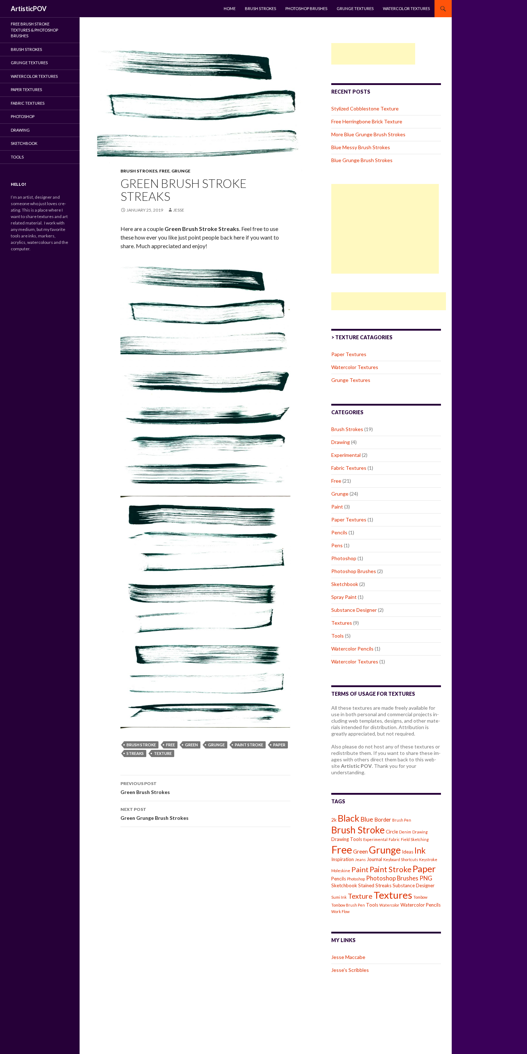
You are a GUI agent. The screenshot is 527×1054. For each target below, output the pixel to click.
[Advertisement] (373, 54)
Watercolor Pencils (352, 649)
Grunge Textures (355, 8)
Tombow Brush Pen (348, 905)
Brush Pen (401, 820)
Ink (420, 850)
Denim (405, 832)
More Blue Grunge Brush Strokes (368, 134)
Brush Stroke (141, 744)
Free (164, 171)
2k (334, 820)
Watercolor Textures (406, 8)
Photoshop (343, 558)
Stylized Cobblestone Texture (365, 108)
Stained (366, 885)
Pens (337, 545)
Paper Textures (348, 354)
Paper (279, 744)
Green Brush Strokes (145, 788)
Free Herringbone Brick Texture (366, 121)
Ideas (407, 852)
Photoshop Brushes (306, 8)
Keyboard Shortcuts (400, 859)
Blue (366, 819)
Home (230, 8)
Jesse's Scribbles (350, 970)
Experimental (346, 455)
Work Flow (340, 911)
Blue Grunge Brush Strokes (362, 160)
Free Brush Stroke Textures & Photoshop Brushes (34, 30)
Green (191, 744)
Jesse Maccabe (348, 957)
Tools (337, 636)
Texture (163, 753)
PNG (425, 878)
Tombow (420, 897)
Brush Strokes (260, 8)
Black (348, 818)
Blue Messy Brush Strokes (360, 147)
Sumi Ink (339, 897)
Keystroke (428, 859)
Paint (337, 507)
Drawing (340, 442)
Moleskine (340, 870)
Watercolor (389, 905)
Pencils (339, 532)
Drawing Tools (346, 839)
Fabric (394, 839)
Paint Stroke (249, 744)
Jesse (178, 210)
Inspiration (342, 859)
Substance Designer (354, 610)
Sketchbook (344, 584)
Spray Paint (344, 597)
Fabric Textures (348, 468)
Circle (392, 832)
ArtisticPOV (29, 9)
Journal (374, 859)
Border (382, 819)
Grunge (180, 171)
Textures (341, 623)
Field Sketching (415, 839)
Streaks (135, 753)
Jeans (360, 859)
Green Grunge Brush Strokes (154, 814)
